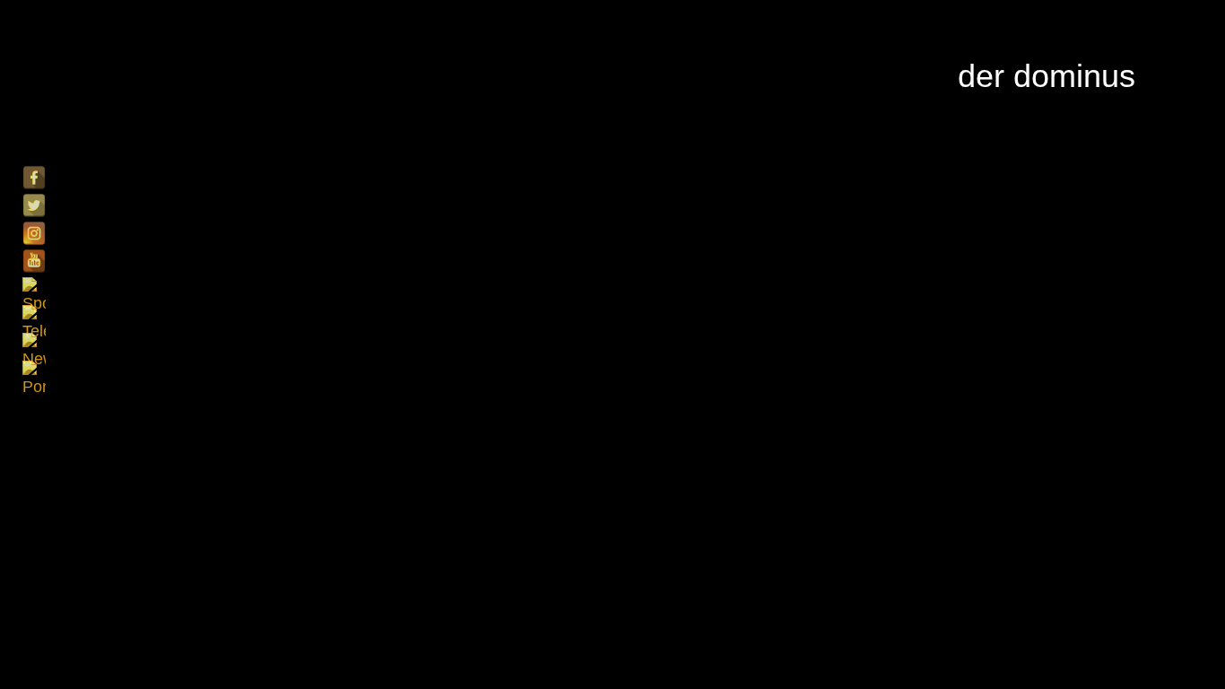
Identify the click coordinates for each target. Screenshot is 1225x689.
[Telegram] (34, 316)
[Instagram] (34, 233)
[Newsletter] (34, 344)
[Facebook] (34, 177)
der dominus (1046, 75)
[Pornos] (34, 372)
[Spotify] (34, 289)
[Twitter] (34, 205)
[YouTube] (34, 261)
